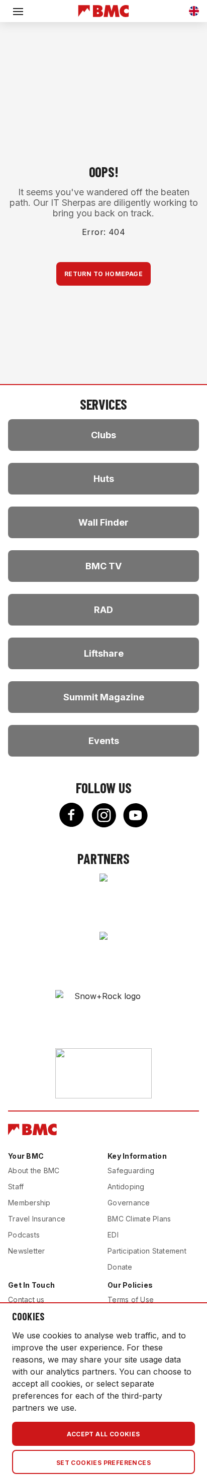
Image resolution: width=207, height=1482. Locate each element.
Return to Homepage (103, 274)
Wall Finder (103, 522)
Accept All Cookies (103, 1434)
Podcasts (24, 1234)
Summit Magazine (103, 697)
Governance (129, 1202)
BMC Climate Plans (139, 1218)
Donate (120, 1267)
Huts (103, 478)
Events (103, 740)
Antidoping (126, 1186)
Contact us (26, 1299)
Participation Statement (147, 1251)
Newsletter (26, 1251)
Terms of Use (131, 1299)
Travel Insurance (36, 1218)
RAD (103, 609)
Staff (16, 1186)
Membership (29, 1202)
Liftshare (104, 653)
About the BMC (33, 1170)
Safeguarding (131, 1170)
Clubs (103, 435)
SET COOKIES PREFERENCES (103, 1462)
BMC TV (103, 566)
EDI (113, 1234)
